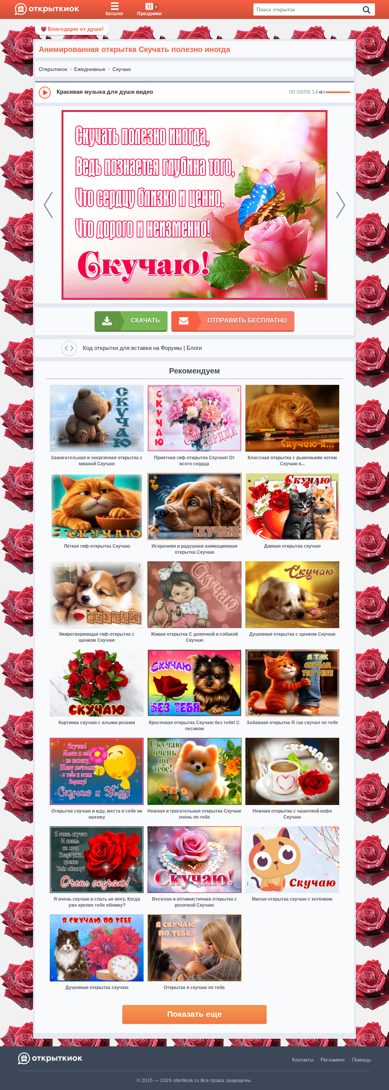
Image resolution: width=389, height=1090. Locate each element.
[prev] (48, 205)
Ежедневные (90, 69)
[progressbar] (338, 92)
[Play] (45, 93)
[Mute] (322, 92)
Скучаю (121, 69)
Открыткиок (53, 69)
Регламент (333, 1060)
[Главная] (47, 9)
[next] (340, 205)
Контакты (302, 1060)
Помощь (361, 1060)
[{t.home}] (51, 1058)
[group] (194, 92)
